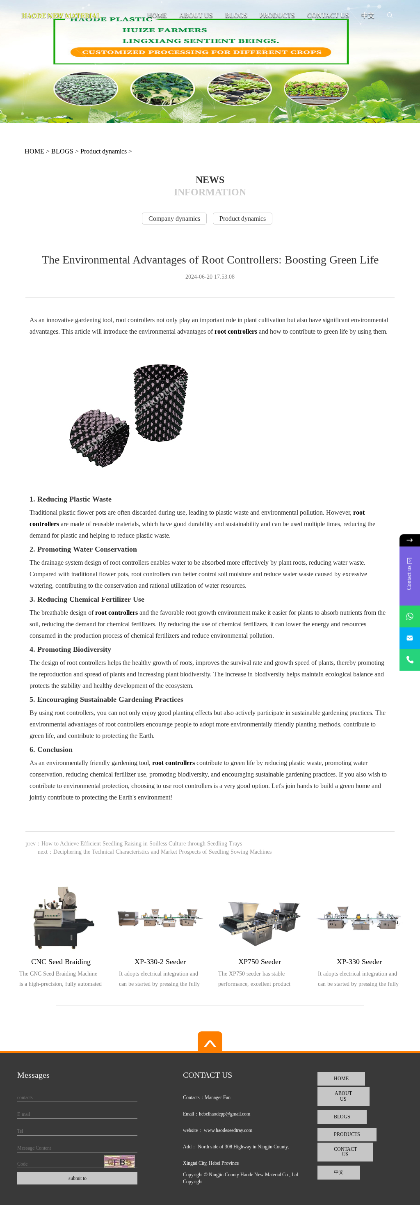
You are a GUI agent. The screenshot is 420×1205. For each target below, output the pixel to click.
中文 (367, 14)
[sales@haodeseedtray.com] (409, 638)
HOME (157, 14)
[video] (210, 1042)
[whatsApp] (409, 617)
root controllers (236, 331)
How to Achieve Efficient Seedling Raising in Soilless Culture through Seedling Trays (141, 844)
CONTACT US (328, 14)
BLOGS (236, 14)
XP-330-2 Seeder (160, 962)
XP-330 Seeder (359, 962)
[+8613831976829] (409, 660)
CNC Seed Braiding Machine (61, 963)
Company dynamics (174, 218)
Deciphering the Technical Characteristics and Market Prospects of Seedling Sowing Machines (162, 852)
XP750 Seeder (259, 962)
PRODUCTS (277, 14)
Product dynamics (103, 151)
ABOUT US (196, 14)
